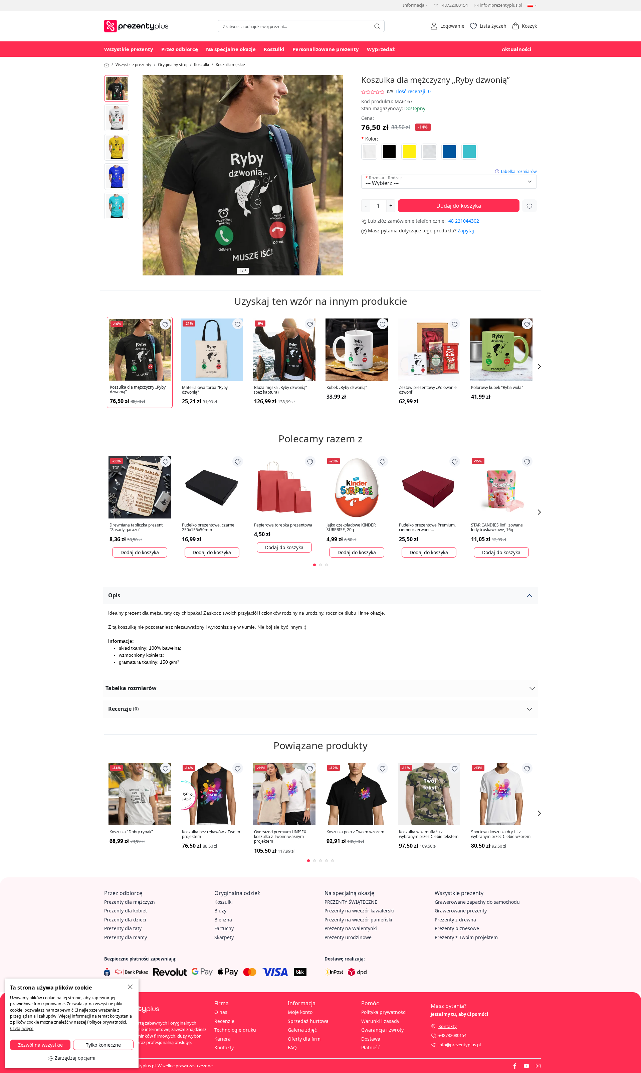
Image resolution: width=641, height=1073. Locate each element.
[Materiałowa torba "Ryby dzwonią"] (212, 350)
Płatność (370, 1047)
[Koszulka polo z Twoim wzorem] (357, 794)
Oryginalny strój (172, 64)
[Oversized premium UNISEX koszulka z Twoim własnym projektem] (284, 794)
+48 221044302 (462, 221)
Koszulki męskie (230, 64)
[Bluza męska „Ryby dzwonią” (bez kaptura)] (284, 350)
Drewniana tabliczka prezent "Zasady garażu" (136, 527)
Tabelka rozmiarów (518, 171)
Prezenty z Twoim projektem (466, 937)
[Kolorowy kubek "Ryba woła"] (501, 350)
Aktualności (516, 49)
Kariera (222, 1039)
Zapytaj (466, 230)
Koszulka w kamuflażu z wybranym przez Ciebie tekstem (428, 834)
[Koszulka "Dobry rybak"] (140, 794)
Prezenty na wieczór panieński (358, 919)
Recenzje (123, 708)
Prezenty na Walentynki (351, 928)
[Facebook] (514, 1066)
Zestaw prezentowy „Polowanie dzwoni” (428, 390)
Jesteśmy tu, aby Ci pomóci (459, 1014)
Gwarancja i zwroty (382, 1030)
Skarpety (224, 937)
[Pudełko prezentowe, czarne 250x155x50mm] (212, 487)
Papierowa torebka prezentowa (283, 525)
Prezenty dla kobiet (125, 910)
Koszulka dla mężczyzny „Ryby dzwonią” (138, 390)
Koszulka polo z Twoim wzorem (355, 832)
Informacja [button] (413, 5)
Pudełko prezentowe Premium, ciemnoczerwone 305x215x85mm (427, 527)
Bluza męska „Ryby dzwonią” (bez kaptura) (280, 390)
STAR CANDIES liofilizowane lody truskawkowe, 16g (497, 527)
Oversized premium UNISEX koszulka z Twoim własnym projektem (280, 837)
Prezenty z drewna (455, 919)
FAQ (292, 1047)
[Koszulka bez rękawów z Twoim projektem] (212, 794)
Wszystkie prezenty (128, 49)
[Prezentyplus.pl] (138, 25)
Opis (114, 595)
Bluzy (220, 910)
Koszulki (274, 49)
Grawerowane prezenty (461, 910)
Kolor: (371, 139)
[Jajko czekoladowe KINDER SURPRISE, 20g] (357, 487)
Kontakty (224, 1047)
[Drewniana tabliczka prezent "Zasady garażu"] (140, 487)
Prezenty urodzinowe (348, 937)
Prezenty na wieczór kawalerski (359, 910)
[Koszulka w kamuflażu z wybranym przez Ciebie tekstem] (429, 794)
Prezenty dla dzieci (125, 919)
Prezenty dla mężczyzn (129, 902)
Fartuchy (224, 928)
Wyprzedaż (381, 49)
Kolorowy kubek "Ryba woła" (497, 387)
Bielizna (223, 919)
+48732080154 (454, 5)
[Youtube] (526, 1066)
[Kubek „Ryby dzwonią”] (357, 350)
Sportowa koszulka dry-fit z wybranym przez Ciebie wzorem (500, 834)
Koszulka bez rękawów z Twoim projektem (211, 834)
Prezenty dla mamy (125, 937)
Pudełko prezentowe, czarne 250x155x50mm (208, 527)
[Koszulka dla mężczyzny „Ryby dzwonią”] (116, 88)
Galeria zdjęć (302, 1030)
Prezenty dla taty (123, 928)
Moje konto (300, 1012)
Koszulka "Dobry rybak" (131, 832)
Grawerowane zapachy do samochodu (477, 902)
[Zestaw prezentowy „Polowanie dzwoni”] (429, 350)
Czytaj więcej (22, 1028)
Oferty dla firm (304, 1039)
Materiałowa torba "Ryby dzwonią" (205, 390)
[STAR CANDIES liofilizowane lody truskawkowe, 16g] (501, 487)
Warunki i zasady (380, 1021)
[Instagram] (538, 1066)
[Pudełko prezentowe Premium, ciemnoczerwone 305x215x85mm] (429, 487)
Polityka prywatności (384, 1012)
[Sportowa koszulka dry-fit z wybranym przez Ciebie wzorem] (501, 794)
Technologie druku (235, 1030)
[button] (447, 26)
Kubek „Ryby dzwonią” (347, 387)
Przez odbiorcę (179, 49)
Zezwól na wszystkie (40, 1045)
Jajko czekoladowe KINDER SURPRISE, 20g (351, 527)
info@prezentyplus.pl (501, 5)
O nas (220, 1012)
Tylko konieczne (103, 1045)
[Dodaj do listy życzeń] (529, 205)
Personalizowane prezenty (325, 49)
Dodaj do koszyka (458, 205)
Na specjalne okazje (231, 49)
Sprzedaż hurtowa (308, 1021)
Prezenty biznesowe (457, 928)
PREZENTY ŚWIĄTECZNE (351, 902)
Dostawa (370, 1039)
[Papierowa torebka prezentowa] (284, 487)
